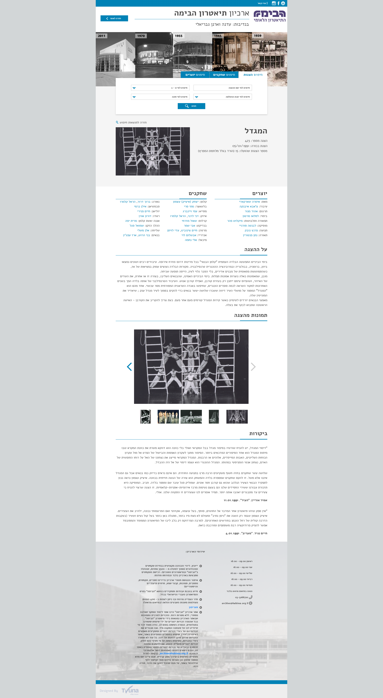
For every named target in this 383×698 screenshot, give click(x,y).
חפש (193, 105)
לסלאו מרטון (251, 216)
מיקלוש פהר (235, 221)
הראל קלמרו (178, 216)
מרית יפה (131, 221)
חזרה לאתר (115, 18)
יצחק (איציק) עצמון (185, 201)
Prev (251, 367)
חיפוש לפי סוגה (179, 96)
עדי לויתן (173, 230)
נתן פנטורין (250, 235)
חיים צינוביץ (189, 230)
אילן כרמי (140, 206)
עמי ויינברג (190, 211)
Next (131, 367)
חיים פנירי (143, 211)
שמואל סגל (137, 225)
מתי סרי (189, 206)
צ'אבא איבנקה (249, 206)
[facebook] (278, 3)
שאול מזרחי (189, 221)
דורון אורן (145, 216)
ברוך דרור (143, 201)
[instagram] (273, 3)
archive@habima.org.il (235, 603)
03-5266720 (241, 597)
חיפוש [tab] (253, 74)
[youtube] (283, 3)
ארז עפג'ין (129, 235)
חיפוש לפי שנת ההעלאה (238, 96)
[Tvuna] (193, 691)
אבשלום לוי (189, 235)
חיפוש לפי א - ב (179, 87)
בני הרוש (144, 235)
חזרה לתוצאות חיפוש (133, 122)
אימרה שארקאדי (249, 201)
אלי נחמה (191, 240)
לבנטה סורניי (247, 225)
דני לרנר (193, 216)
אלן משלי (143, 230)
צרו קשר (262, 3)
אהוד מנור (251, 211)
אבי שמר (189, 225)
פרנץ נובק (251, 230)
